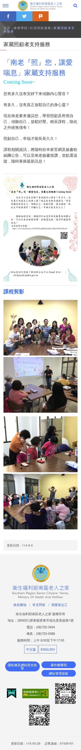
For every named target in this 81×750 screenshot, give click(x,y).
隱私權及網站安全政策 (22, 666)
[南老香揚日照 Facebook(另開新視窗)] (39, 714)
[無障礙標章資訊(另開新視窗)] (35, 692)
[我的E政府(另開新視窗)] (12, 692)
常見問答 (38, 604)
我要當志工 (59, 604)
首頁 (7, 28)
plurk (40, 16)
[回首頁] (40, 6)
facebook (8, 16)
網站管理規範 (58, 673)
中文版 (31, 649)
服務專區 (21, 28)
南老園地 (19, 604)
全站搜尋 (75, 5)
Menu (5, 5)
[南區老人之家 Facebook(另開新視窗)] (65, 692)
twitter (24, 16)
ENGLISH (48, 649)
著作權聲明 (59, 665)
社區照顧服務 (40, 28)
